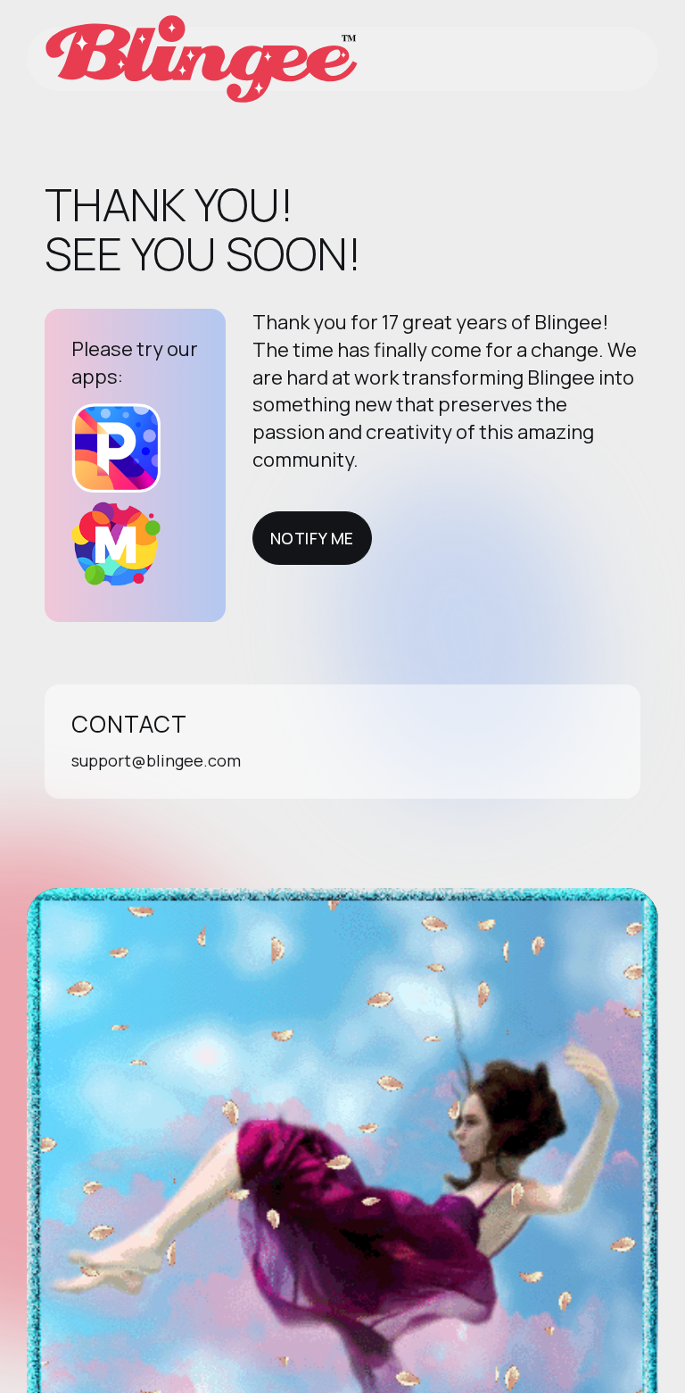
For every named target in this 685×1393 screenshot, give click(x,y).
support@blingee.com (156, 760)
